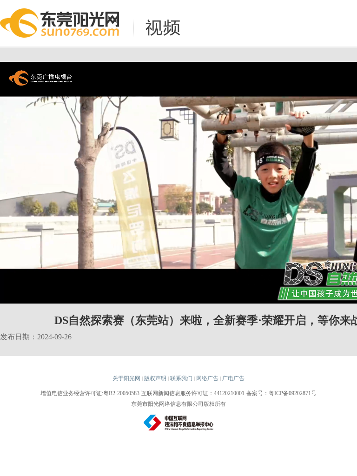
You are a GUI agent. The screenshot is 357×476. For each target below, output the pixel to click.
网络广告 (207, 378)
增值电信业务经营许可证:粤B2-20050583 (89, 393)
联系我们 (181, 378)
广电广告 (233, 378)
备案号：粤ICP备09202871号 (281, 393)
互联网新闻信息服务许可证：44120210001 (193, 393)
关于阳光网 (126, 378)
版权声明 (155, 378)
